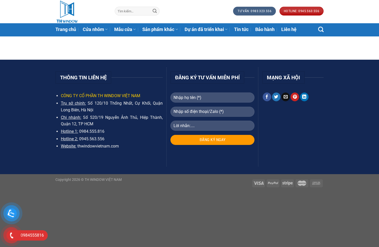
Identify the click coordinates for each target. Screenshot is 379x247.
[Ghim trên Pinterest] (295, 96)
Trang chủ (65, 29)
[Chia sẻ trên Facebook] (267, 96)
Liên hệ (288, 29)
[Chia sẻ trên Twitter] (276, 96)
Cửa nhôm (93, 29)
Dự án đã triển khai (204, 29)
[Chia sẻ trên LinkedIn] (304, 96)
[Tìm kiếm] (321, 29)
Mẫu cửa (123, 29)
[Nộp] (154, 11)
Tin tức (241, 29)
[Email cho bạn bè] (285, 96)
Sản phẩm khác (158, 29)
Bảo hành (265, 29)
